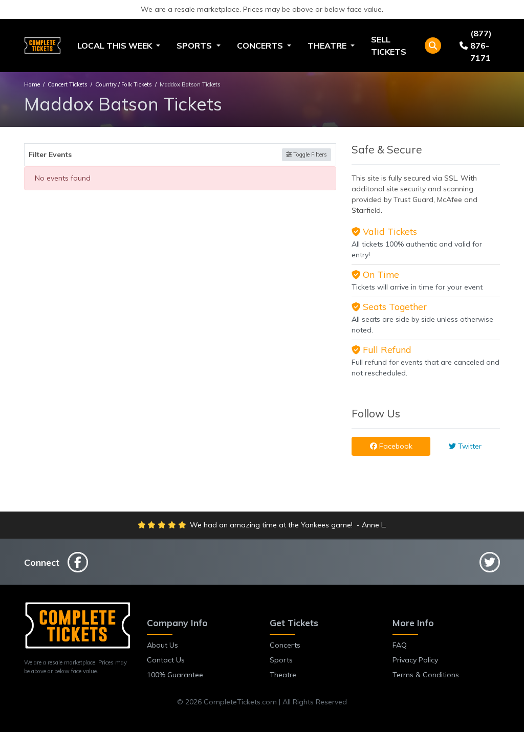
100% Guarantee (175, 674)
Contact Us (166, 659)
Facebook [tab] (394, 446)
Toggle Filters (309, 154)
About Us (162, 645)
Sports (281, 659)
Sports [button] (195, 45)
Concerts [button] (261, 45)
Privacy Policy (415, 659)
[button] (432, 45)
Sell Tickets (388, 45)
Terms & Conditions (425, 674)
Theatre (283, 674)
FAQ (399, 645)
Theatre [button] (328, 45)
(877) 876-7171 (481, 45)
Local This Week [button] (115, 45)
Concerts (285, 645)
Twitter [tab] (469, 446)
